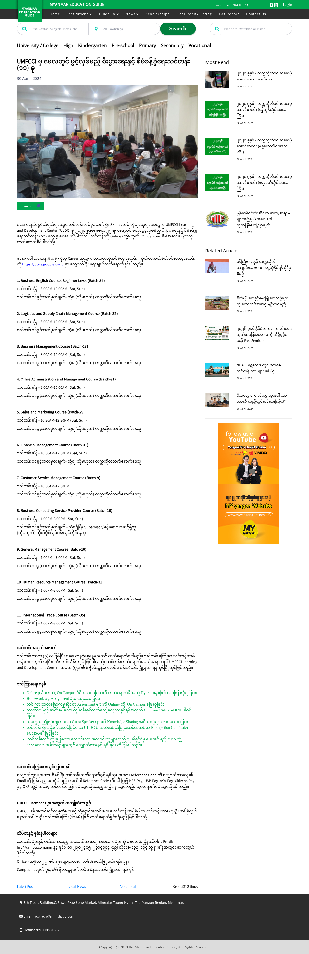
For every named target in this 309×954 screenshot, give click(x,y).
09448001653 (240, 5)
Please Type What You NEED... (38, 20)
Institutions (78, 14)
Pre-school (123, 45)
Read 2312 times (185, 886)
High (68, 45)
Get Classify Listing (194, 14)
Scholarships (157, 14)
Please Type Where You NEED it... (111, 20)
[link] (43, 264)
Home (55, 14)
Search (177, 28)
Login (287, 5)
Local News (76, 886)
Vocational (200, 45)
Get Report (229, 14)
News (131, 14)
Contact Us (256, 14)
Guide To (107, 14)
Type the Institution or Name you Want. (236, 20)
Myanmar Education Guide (77, 4)
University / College (38, 45)
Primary (147, 45)
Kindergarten (92, 45)
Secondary (172, 45)
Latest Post (25, 886)
